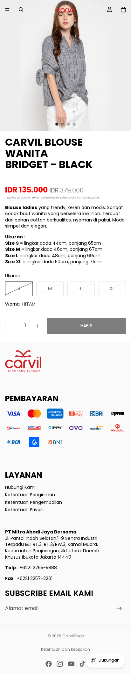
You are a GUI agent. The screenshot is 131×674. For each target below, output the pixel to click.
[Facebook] (48, 664)
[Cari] (21, 10)
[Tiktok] (82, 664)
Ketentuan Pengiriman (30, 494)
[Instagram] (60, 664)
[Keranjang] (123, 10)
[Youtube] (71, 664)
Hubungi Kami (20, 487)
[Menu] (7, 9)
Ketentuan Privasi (24, 509)
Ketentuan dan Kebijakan (65, 649)
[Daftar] (119, 608)
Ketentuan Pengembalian (33, 502)
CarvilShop (73, 636)
